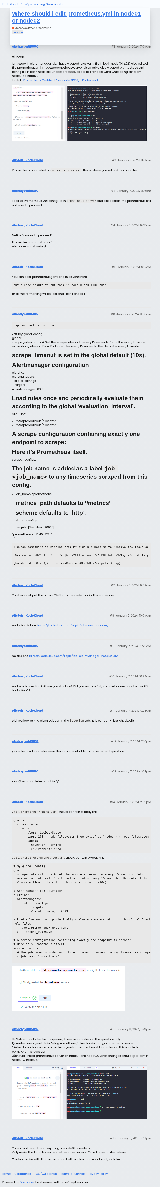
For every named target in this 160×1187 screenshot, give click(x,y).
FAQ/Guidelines (46, 1174)
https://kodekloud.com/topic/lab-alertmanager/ (72, 625)
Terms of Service (72, 1174)
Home (6, 1174)
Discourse (27, 1182)
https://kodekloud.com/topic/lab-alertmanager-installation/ (73, 656)
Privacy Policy (98, 1174)
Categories (22, 1174)
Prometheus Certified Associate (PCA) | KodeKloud (60, 80)
